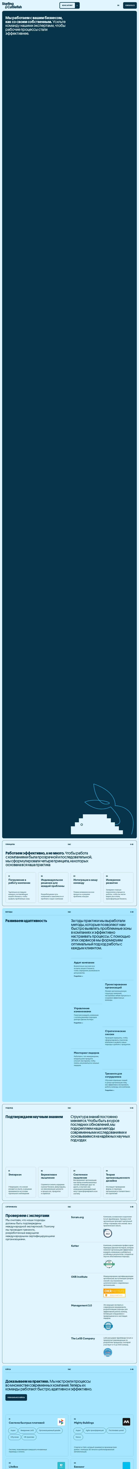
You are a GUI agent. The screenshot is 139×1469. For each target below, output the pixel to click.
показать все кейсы (16, 1397)
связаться (130, 5)
